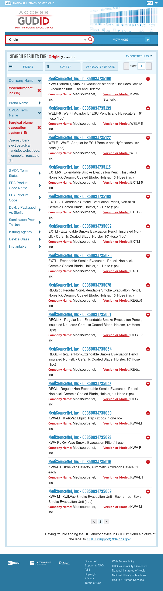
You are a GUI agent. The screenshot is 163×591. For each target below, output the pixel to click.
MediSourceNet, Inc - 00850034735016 (79, 461)
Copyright (90, 574)
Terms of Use (93, 583)
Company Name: (60, 94)
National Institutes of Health (129, 570)
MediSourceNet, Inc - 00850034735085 (80, 255)
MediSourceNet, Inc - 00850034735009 (80, 491)
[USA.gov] (68, 565)
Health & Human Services (128, 580)
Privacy (89, 578)
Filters (28, 66)
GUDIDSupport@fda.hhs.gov (108, 539)
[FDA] (150, 3)
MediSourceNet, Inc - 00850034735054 (80, 349)
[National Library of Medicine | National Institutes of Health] (13, 565)
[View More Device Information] (148, 79)
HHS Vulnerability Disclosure (129, 566)
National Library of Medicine (33, 3)
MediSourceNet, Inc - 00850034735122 (79, 137)
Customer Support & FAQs (95, 563)
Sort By (65, 66)
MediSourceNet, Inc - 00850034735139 (79, 108)
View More (121, 40)
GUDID (34, 19)
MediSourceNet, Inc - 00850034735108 (79, 196)
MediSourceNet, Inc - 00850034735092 (79, 226)
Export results (137, 56)
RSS (87, 569)
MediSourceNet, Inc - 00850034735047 (79, 383)
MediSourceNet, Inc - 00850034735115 (79, 167)
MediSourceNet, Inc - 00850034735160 (79, 78)
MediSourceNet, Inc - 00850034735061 (79, 314)
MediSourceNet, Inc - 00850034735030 (80, 413)
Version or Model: (116, 94)
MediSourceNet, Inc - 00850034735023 (79, 437)
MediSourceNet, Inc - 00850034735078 (79, 285)
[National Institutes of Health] (9, 3)
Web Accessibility (123, 561)
